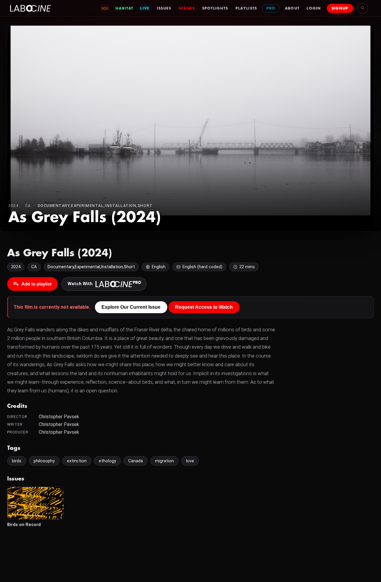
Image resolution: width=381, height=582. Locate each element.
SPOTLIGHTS (215, 8)
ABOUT (292, 8)
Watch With (80, 283)
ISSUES (164, 8)
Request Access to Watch (204, 307)
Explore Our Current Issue (131, 307)
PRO (271, 8)
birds (16, 460)
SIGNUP (340, 8)
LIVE (144, 8)
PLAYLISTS (246, 8)
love (190, 460)
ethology (107, 460)
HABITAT (124, 8)
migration (164, 460)
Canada (135, 460)
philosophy (44, 460)
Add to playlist (36, 283)
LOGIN (314, 8)
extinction (77, 460)
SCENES (187, 8)
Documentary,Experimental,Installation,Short (95, 205)
